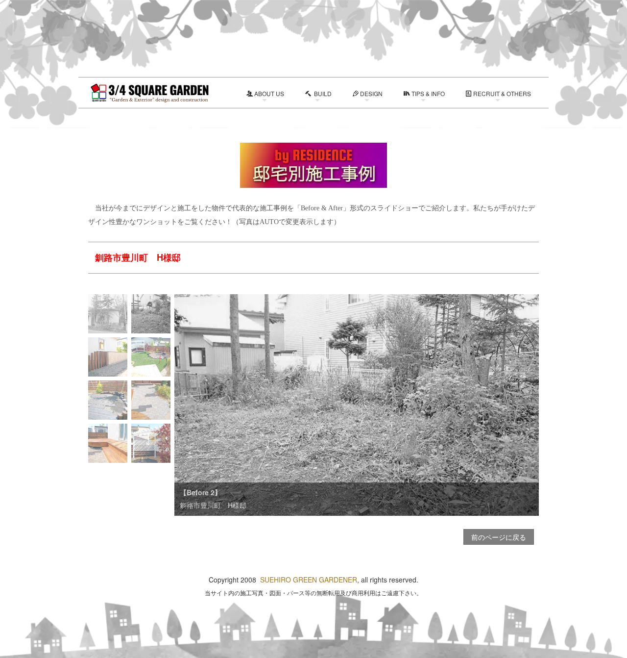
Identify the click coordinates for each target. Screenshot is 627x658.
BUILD (322, 93)
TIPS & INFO (428, 93)
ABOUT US (269, 93)
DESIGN (371, 93)
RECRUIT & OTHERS (502, 93)
